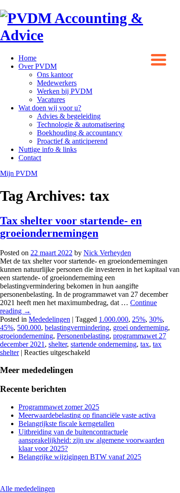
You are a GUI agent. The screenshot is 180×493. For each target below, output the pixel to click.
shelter (57, 344)
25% (138, 319)
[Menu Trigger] (158, 59)
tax (144, 344)
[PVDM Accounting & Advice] (90, 35)
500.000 (29, 327)
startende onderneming (104, 344)
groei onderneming (140, 327)
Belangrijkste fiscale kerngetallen (66, 423)
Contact (29, 158)
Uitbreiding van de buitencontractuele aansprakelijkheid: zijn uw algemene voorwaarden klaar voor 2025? (91, 440)
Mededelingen (49, 319)
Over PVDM (37, 66)
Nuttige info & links (47, 149)
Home (27, 58)
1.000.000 (113, 319)
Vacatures (51, 99)
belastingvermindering (77, 327)
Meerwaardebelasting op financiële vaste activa (87, 415)
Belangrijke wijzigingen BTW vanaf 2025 (79, 457)
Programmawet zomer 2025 (58, 407)
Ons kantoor (55, 74)
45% (6, 327)
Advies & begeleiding (69, 116)
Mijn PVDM (18, 173)
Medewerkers (57, 83)
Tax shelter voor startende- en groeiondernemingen (71, 227)
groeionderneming (26, 336)
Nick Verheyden (107, 253)
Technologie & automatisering (81, 124)
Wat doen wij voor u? (49, 108)
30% (155, 319)
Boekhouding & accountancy (79, 133)
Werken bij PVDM (64, 91)
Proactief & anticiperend (72, 141)
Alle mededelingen (27, 489)
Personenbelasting (83, 336)
